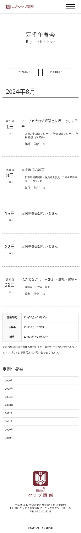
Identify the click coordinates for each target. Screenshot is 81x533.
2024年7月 (24, 72)
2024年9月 (56, 72)
